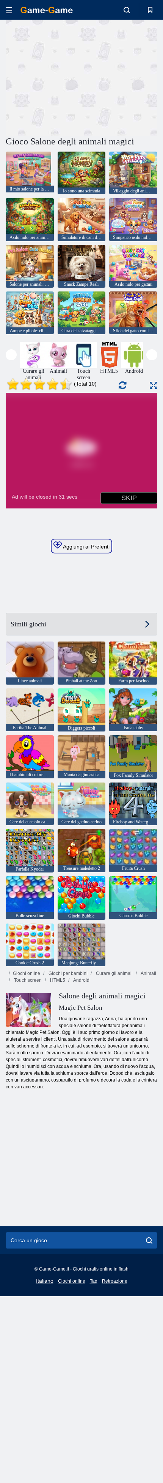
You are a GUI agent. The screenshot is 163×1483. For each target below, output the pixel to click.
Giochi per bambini (67, 973)
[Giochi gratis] (46, 10)
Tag (93, 1281)
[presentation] (11, 354)
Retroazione (114, 1281)
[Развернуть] (153, 385)
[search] (149, 1240)
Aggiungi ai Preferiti (86, 547)
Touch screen (27, 980)
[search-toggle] (127, 10)
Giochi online (26, 973)
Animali (148, 973)
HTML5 (57, 980)
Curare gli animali (114, 973)
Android (80, 980)
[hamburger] (9, 10)
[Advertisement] (69, 77)
